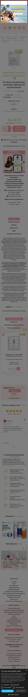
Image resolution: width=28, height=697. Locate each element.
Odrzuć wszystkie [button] (20, 691)
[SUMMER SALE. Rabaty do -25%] (14, 14)
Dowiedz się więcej (16, 682)
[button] (14, 694)
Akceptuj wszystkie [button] (7, 691)
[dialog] (14, 683)
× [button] (26, 670)
